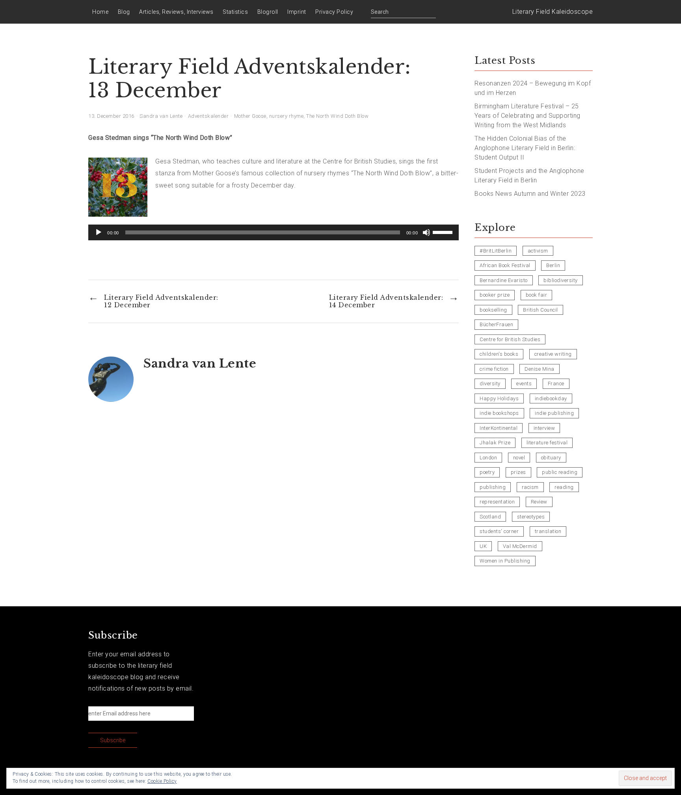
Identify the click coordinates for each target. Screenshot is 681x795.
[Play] (98, 232)
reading (564, 487)
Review (539, 502)
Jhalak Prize (495, 443)
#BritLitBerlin (496, 251)
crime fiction (494, 369)
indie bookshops (499, 413)
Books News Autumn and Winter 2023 (530, 193)
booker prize (495, 295)
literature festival (547, 443)
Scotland (490, 517)
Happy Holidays (499, 398)
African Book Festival (505, 265)
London (488, 458)
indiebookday (551, 398)
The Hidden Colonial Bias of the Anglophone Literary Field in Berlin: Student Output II (524, 148)
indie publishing (554, 413)
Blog (124, 12)
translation (548, 531)
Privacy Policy (334, 12)
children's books (499, 354)
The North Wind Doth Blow (337, 116)
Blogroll (267, 12)
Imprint (296, 12)
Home (100, 12)
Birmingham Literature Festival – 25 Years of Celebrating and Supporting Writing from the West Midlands (527, 115)
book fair (536, 295)
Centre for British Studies (510, 339)
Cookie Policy (162, 781)
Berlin (553, 265)
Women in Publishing (505, 561)
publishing (493, 487)
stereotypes (531, 517)
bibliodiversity (560, 280)
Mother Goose (250, 116)
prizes (518, 472)
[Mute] (426, 232)
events (524, 383)
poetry (487, 472)
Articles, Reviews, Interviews (176, 12)
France (556, 383)
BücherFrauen (496, 324)
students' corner (499, 531)
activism (538, 251)
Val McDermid (520, 546)
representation (497, 502)
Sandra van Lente (161, 116)
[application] (273, 232)
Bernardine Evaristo (504, 280)
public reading (559, 472)
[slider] (444, 232)
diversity (490, 383)
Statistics (235, 12)
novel (519, 458)
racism (530, 487)
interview (544, 428)
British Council (540, 310)
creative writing (553, 354)
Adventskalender (208, 116)
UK (483, 546)
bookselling (493, 310)
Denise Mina (539, 369)
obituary (551, 458)
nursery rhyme (286, 116)
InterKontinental (498, 428)
